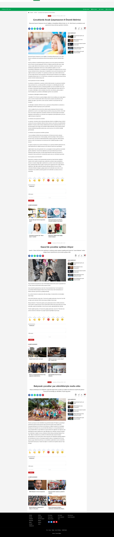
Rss (47, 530)
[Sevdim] (39, 178)
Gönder (31, 200)
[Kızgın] (48, 178)
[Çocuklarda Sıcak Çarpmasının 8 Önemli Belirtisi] (47, 43)
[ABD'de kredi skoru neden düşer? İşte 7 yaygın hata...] (57, 352)
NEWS (30, 522)
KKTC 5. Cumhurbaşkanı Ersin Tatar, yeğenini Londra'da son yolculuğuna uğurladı (37, 375)
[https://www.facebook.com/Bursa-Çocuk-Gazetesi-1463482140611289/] (49, 522)
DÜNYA (39, 515)
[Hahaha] (53, 178)
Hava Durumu (70, 515)
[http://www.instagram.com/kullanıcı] (54, 522)
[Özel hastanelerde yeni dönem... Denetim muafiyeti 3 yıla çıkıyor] (57, 213)
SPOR (39, 524)
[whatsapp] (35, 29)
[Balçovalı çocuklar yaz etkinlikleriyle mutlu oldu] (47, 409)
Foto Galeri (94, 9)
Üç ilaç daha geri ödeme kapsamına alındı (37, 220)
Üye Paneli (109, 9)
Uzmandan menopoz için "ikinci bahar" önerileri (36, 236)
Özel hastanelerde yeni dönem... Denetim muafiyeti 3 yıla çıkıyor (56, 220)
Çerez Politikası (58, 530)
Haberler (31, 12)
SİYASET (30, 524)
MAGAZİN (31, 520)
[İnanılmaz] (57, 178)
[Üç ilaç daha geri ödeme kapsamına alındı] (37, 213)
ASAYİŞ (30, 515)
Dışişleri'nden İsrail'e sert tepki (36, 358)
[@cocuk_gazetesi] (51, 522)
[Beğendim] (30, 178)
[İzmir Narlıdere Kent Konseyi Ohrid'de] (57, 368)
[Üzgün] (62, 178)
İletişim (53, 530)
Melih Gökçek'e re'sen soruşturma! (37, 491)
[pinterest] (43, 29)
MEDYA (39, 520)
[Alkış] (34, 178)
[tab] (31, 186)
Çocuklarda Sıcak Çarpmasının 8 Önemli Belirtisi (46, 12)
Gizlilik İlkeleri (64, 530)
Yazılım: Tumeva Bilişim (56, 533)
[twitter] (32, 29)
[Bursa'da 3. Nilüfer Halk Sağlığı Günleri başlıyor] (57, 229)
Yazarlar (102, 9)
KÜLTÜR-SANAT (41, 518)
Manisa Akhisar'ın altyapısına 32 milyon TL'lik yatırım (36, 508)
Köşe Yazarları (50, 518)
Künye (50, 530)
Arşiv (59, 518)
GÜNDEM (31, 518)
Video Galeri (86, 9)
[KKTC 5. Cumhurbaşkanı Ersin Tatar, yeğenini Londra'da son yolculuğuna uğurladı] (37, 368)
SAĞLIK (35, 12)
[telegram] (37, 29)
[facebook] (29, 29)
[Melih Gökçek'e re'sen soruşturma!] (37, 485)
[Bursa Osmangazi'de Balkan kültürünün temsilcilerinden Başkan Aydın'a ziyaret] (57, 501)
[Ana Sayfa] (28, 12)
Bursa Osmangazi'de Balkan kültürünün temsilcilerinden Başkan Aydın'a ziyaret (57, 508)
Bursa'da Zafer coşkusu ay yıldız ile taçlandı (56, 492)
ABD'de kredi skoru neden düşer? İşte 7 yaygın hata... (56, 359)
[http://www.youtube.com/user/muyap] (56, 522)
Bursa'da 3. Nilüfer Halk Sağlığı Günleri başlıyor (55, 236)
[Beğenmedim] (44, 178)
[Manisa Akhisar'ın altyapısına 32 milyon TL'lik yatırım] (37, 501)
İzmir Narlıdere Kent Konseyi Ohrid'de (55, 375)
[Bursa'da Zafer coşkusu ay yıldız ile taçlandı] (57, 485)
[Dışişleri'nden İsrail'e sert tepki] (37, 352)
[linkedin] (40, 29)
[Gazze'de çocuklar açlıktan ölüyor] (47, 270)
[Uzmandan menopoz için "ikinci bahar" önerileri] (37, 229)
